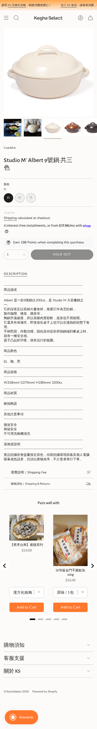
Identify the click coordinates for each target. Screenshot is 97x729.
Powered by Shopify (44, 691)
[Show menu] (6, 17)
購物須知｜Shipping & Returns (30, 484)
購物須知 (14, 645)
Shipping (10, 218)
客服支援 (14, 658)
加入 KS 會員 (65, 5)
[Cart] (90, 17)
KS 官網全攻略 (13, 5)
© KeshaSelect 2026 (16, 691)
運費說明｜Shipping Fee (28, 472)
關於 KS (12, 671)
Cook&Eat (10, 148)
